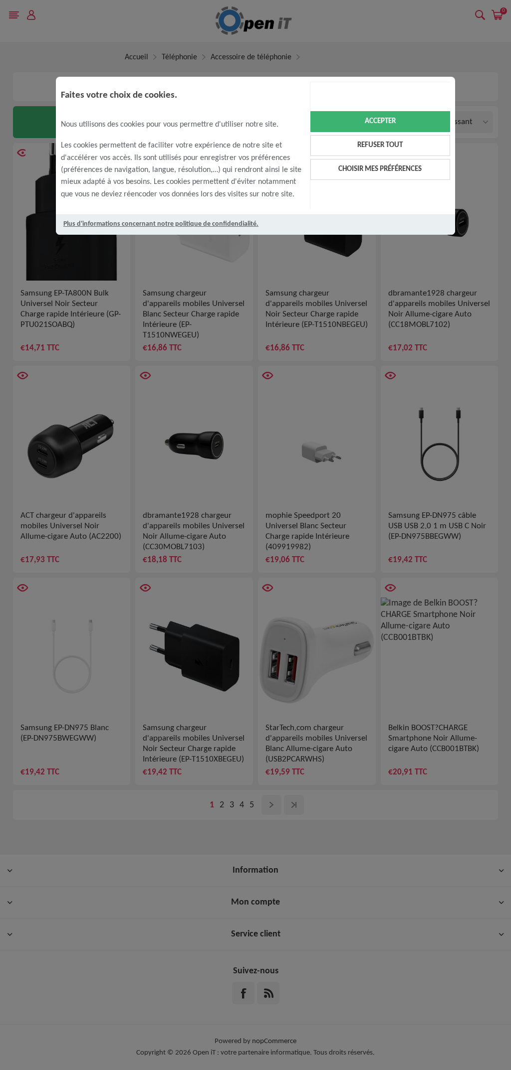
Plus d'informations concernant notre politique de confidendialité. (160, 224)
